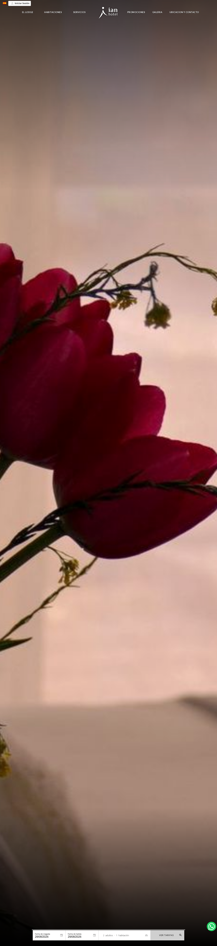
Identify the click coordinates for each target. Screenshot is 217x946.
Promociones (136, 12)
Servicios (79, 12)
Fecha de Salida (74, 934)
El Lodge (27, 12)
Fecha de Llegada (42, 934)
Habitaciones (53, 12)
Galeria (157, 12)
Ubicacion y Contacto (184, 12)
